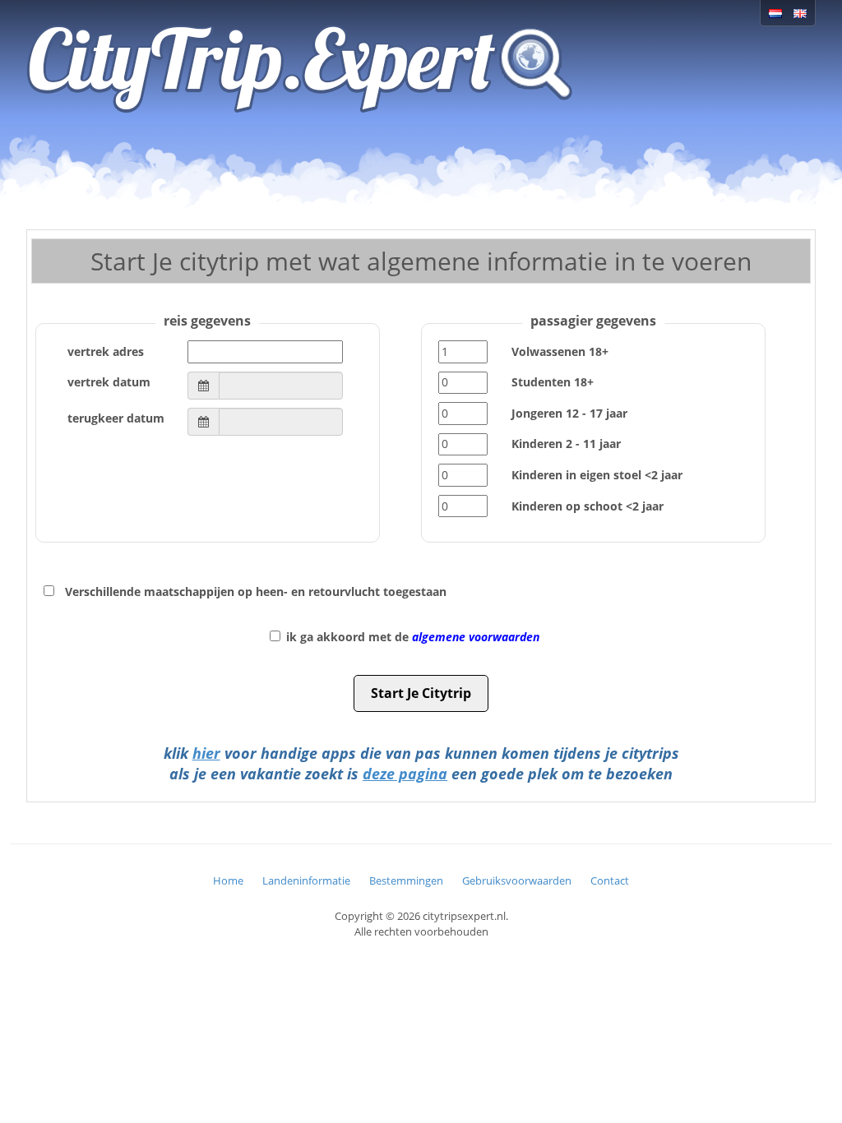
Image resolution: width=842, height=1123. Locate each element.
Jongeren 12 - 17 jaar (569, 413)
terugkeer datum (115, 418)
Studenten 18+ (552, 382)
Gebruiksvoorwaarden (516, 880)
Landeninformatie (306, 880)
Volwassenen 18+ (559, 351)
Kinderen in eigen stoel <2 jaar (596, 475)
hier (206, 753)
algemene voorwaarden (475, 637)
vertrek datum (108, 382)
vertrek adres (105, 351)
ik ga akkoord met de (412, 637)
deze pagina (405, 773)
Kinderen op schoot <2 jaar (587, 506)
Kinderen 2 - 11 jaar (566, 443)
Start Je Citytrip (421, 693)
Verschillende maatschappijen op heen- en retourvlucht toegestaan (255, 591)
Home (228, 880)
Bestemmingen (406, 880)
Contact (609, 880)
